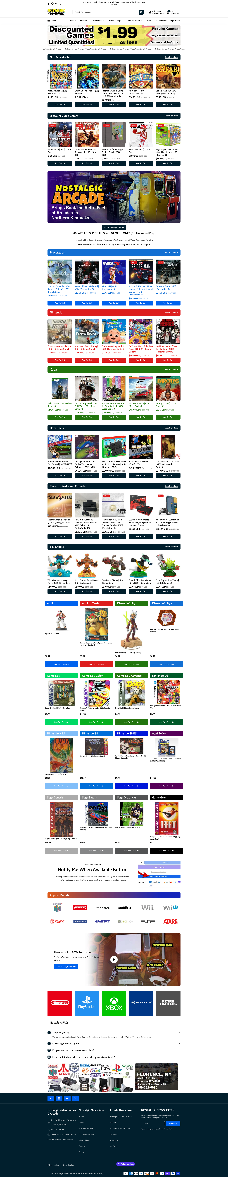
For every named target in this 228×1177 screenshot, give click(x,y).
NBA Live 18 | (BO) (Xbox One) (59, 150)
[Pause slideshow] (124, 43)
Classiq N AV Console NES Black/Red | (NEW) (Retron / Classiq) (140, 522)
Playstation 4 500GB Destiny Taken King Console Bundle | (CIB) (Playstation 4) (112, 523)
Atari (72, 20)
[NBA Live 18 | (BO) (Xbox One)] (60, 134)
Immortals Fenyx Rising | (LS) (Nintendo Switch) (86, 347)
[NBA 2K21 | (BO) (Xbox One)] (141, 134)
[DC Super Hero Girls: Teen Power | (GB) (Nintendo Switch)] (141, 331)
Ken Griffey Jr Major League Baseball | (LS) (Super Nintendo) (131, 757)
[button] (173, 12)
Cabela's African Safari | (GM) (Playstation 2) (167, 92)
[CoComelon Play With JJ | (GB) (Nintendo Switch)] (114, 331)
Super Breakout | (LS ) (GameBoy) (58, 708)
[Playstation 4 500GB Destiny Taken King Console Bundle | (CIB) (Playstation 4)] (114, 505)
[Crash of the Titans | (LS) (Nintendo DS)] (87, 76)
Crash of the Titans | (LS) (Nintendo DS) (87, 92)
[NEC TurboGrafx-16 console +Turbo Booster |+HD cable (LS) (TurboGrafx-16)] (87, 505)
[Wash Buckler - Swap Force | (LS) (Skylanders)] (60, 565)
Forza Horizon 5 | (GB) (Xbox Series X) (139, 404)
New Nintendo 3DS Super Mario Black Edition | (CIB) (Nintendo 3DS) (114, 464)
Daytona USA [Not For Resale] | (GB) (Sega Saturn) (96, 828)
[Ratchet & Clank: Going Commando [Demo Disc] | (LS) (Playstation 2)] (114, 76)
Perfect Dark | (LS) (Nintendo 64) (92, 756)
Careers (82, 1146)
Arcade (113, 1122)
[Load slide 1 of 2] (110, 43)
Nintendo (83, 20)
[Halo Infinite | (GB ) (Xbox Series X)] (60, 388)
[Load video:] (114, 959)
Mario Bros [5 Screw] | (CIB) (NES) (139, 463)
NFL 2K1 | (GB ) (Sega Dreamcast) (127, 827)
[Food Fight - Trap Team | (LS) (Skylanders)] (168, 565)
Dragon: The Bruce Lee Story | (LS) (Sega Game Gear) (165, 838)
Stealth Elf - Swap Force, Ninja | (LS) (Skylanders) (140, 581)
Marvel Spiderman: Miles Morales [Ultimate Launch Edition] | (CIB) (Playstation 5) (141, 290)
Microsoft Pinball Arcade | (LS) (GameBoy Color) (95, 709)
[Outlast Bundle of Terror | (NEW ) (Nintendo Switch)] (168, 447)
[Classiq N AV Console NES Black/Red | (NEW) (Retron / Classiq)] (141, 505)
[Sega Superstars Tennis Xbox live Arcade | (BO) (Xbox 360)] (168, 134)
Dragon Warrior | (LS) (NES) (55, 774)
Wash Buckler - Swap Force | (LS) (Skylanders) (59, 581)
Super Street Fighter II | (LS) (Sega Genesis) (61, 839)
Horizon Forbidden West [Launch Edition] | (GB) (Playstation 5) (59, 289)
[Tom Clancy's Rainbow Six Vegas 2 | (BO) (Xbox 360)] (87, 134)
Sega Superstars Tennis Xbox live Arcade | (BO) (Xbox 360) (167, 152)
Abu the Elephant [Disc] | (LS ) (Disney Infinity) (164, 630)
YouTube (113, 1146)
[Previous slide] (104, 43)
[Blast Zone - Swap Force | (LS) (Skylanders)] (87, 565)
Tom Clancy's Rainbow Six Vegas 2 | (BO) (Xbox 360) (86, 152)
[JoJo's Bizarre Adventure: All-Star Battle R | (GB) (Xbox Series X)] (114, 388)
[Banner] (58, 907)
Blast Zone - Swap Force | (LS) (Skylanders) (87, 581)
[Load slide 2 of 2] (114, 43)
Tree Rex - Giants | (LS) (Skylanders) (112, 581)
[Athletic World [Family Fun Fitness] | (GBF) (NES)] (60, 447)
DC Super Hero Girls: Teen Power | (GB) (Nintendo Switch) (141, 349)
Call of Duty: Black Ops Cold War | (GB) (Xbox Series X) (86, 406)
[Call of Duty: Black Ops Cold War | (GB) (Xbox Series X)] (87, 388)
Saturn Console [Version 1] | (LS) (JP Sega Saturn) (59, 521)
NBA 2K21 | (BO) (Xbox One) (139, 150)
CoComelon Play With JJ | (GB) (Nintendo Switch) (113, 347)
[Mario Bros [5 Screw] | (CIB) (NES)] (141, 447)
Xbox (109, 20)
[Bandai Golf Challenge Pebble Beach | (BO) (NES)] (114, 134)
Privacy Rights (84, 1140)
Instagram (114, 1140)
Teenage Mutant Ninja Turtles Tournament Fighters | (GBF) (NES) (85, 464)
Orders (81, 1122)
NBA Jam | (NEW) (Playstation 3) (137, 92)
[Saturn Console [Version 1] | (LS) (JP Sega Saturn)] (60, 505)
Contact (82, 1152)
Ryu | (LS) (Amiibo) (52, 633)
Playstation (97, 20)
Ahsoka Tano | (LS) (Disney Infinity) (128, 652)
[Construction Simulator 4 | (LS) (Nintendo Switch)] (60, 331)
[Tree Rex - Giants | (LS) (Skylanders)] (114, 565)
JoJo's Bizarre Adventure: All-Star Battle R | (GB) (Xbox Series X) (113, 406)
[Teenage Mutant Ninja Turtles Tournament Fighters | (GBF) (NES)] (87, 447)
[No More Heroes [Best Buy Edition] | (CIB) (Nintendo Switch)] (168, 331)
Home (81, 1116)
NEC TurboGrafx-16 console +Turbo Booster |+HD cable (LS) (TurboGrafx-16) (86, 523)
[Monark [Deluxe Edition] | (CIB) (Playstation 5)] (87, 271)
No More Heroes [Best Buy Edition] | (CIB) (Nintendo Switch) (166, 349)
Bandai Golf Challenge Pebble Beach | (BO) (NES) (112, 152)
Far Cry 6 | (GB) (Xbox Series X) (166, 404)
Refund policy (68, 1165)
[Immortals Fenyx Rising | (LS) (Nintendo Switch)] (87, 331)
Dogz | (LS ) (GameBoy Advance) (127, 708)
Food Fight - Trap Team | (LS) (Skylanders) (167, 581)
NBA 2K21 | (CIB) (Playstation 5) (109, 287)
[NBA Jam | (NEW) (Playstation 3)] (141, 76)
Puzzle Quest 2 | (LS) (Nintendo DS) (57, 92)
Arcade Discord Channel (120, 1128)
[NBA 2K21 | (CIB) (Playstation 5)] (114, 271)
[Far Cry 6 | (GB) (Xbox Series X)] (168, 388)
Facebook (114, 1134)
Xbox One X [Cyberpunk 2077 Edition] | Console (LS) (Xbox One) (167, 522)
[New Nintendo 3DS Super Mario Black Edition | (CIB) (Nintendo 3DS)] (114, 447)
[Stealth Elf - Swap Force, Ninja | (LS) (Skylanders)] (141, 565)
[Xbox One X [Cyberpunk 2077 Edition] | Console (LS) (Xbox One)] (168, 505)
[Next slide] (119, 43)
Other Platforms (133, 20)
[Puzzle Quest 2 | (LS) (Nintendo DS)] (60, 76)
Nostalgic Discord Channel (121, 1116)
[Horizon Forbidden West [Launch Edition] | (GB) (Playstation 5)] (60, 271)
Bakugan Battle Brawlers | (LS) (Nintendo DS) (165, 706)
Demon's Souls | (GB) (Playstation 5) (166, 287)
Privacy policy (53, 1165)
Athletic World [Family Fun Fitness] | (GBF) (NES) (60, 463)
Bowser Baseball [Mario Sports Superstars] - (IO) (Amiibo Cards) (96, 644)
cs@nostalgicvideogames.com (63, 1134)
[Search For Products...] (141, 12)
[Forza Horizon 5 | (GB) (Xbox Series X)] (141, 388)
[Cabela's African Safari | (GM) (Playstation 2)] (168, 76)
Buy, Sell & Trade (86, 1128)
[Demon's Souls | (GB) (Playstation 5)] (168, 271)
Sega (119, 20)
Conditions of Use (86, 1134)
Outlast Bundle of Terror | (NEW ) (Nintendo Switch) (168, 464)
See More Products (61, 664)
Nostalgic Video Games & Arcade (69, 1173)
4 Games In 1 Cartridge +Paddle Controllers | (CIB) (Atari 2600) (166, 760)
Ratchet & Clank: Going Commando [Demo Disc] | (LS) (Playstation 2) (114, 93)
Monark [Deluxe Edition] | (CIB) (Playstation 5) (87, 287)
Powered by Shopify (94, 1173)
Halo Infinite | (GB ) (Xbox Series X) (60, 404)
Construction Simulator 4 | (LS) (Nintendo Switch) (60, 347)
